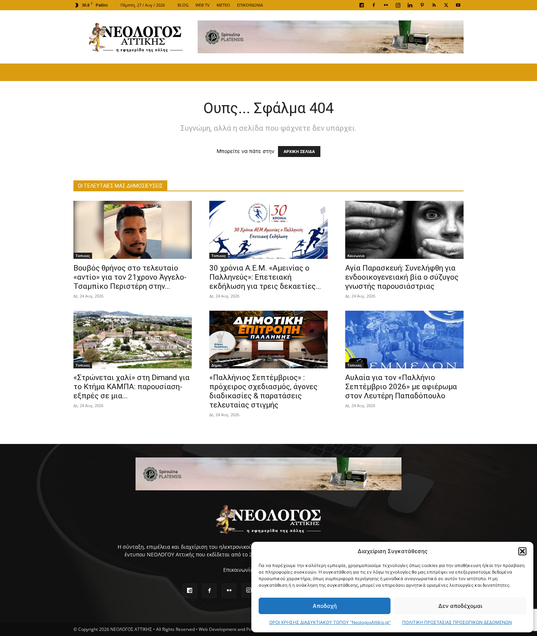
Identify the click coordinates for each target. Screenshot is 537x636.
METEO (223, 5)
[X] (446, 5)
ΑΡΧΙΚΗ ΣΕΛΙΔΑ (299, 151)
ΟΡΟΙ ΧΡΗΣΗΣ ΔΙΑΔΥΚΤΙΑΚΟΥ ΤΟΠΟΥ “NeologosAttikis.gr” (330, 622)
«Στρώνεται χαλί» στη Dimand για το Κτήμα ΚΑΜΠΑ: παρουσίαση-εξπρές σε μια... (131, 386)
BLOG (183, 5)
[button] (522, 551)
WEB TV (202, 5)
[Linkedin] (409, 5)
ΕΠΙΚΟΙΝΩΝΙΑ (250, 5)
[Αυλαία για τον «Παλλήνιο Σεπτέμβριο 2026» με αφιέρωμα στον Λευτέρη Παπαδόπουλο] (404, 340)
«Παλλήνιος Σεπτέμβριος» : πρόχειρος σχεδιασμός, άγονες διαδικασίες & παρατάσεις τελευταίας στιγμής (263, 391)
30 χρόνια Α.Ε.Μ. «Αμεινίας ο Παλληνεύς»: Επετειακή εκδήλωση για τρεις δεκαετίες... (265, 277)
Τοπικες (83, 255)
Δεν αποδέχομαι (460, 605)
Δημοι (217, 365)
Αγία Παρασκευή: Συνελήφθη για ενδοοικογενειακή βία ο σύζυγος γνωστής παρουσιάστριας (401, 277)
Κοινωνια (355, 255)
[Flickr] (385, 5)
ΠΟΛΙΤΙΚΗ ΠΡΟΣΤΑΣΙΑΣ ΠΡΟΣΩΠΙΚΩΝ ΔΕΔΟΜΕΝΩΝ (457, 622)
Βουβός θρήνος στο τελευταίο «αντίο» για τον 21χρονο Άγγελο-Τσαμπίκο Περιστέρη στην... (130, 277)
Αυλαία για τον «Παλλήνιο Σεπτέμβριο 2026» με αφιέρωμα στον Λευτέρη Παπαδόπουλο (401, 386)
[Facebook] (373, 5)
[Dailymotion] (361, 5)
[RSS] (434, 5)
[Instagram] (397, 5)
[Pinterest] (421, 5)
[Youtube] (458, 5)
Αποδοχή (325, 605)
